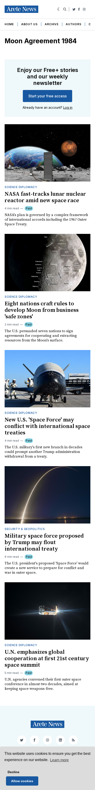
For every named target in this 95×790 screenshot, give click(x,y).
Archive (51, 24)
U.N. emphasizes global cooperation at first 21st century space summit (47, 659)
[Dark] (59, 9)
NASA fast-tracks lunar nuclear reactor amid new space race (45, 197)
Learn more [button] (59, 760)
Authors (73, 24)
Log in (67, 107)
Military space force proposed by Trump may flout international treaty (44, 542)
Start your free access (47, 96)
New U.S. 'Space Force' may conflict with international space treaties (47, 426)
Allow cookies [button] (22, 781)
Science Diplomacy (21, 187)
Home (9, 24)
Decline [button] (13, 772)
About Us (29, 24)
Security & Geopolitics (25, 529)
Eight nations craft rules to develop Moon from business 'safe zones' (42, 310)
